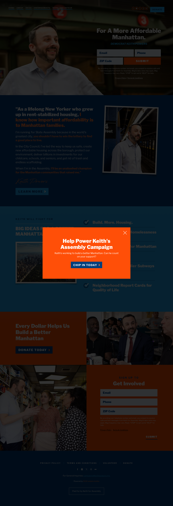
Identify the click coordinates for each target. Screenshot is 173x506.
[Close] (125, 232)
